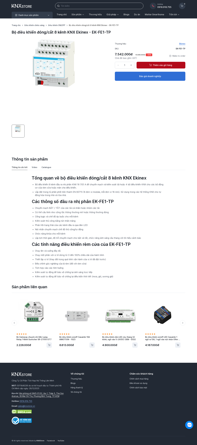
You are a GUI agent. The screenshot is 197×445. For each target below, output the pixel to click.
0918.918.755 (26, 401)
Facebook (51, 441)
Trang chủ (62, 14)
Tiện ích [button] (173, 14)
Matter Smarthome (154, 14)
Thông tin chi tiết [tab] (19, 167)
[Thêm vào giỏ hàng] (49, 345)
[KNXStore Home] (22, 6)
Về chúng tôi (76, 392)
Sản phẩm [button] (76, 14)
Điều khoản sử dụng (138, 383)
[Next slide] (182, 323)
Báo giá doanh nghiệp (150, 76)
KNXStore (40, 441)
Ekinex (182, 44)
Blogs (126, 14)
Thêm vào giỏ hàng (162, 65)
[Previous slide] (14, 323)
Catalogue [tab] (46, 167)
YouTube (61, 441)
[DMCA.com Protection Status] (22, 411)
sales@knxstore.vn (26, 406)
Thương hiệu (95, 14)
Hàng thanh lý (77, 387)
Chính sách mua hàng (139, 379)
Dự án (137, 14)
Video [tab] (34, 167)
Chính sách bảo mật (138, 387)
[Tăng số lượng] (131, 65)
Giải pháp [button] (111, 14)
